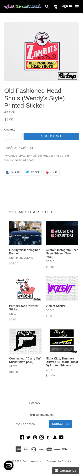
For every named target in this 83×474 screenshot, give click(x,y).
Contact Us (67, 470)
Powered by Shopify (58, 461)
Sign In (66, 6)
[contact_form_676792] (9, 465)
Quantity (9, 129)
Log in (49, 403)
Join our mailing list (41, 414)
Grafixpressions (32, 461)
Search (34, 403)
